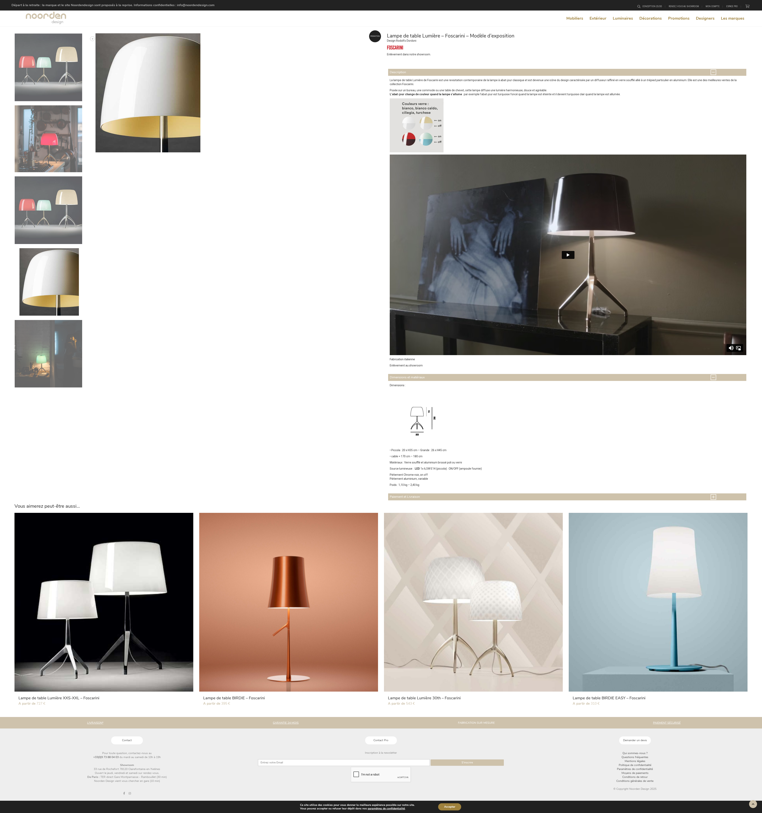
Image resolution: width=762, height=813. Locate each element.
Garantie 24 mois (286, 723)
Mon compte (713, 6)
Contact (127, 740)
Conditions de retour (635, 777)
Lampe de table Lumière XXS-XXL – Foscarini (58, 698)
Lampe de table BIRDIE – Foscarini (234, 698)
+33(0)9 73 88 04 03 (106, 757)
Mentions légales (635, 761)
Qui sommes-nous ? (635, 753)
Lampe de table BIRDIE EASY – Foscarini (609, 698)
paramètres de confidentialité (386, 808)
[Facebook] (124, 793)
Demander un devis (635, 740)
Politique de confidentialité (635, 765)
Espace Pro (732, 6)
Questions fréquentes (635, 757)
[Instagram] (129, 793)
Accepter (449, 807)
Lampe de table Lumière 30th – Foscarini (424, 698)
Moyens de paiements (635, 773)
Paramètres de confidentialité (635, 769)
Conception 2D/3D (652, 6)
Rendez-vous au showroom (684, 6)
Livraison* (95, 723)
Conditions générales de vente (634, 781)
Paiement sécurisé (667, 723)
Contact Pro (380, 740)
